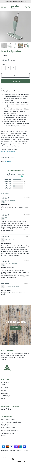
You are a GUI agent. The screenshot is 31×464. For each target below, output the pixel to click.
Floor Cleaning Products (8, 427)
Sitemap (3, 436)
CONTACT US (5, 396)
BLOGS (3, 390)
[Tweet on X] (5, 161)
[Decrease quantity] (3, 68)
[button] (5, 60)
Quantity (4, 64)
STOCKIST (4, 387)
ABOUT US (4, 393)
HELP (3, 398)
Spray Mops (5, 425)
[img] (5, 198)
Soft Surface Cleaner (7, 433)
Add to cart (15, 75)
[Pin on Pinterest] (10, 161)
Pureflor (7, 458)
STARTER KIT (5, 382)
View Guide (15, 328)
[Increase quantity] (13, 68)
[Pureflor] (15, 7)
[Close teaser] (13, 459)
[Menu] (2, 7)
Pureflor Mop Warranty (8, 151)
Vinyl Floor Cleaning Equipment (11, 422)
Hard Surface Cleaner (8, 419)
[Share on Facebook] (8, 161)
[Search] (6, 7)
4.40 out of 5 (20, 174)
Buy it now (15, 81)
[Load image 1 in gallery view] (15, 26)
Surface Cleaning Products (9, 430)
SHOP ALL (4, 385)
